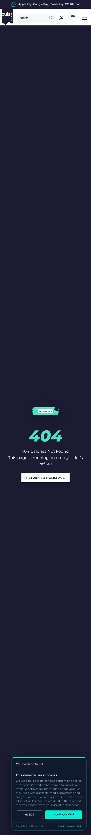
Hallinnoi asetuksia (70, 826)
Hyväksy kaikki (63, 814)
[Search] (51, 18)
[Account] (61, 18)
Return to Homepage (45, 477)
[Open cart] (73, 18)
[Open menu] (84, 18)
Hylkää (29, 814)
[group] (45, 4)
